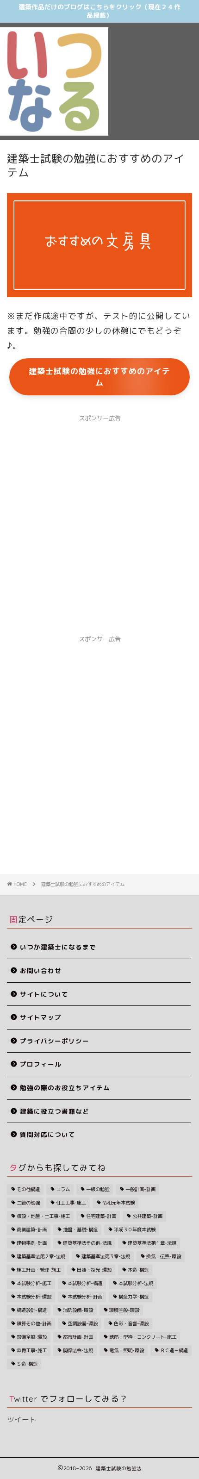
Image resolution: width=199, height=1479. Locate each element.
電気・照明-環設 (126, 1350)
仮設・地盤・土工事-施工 (43, 1216)
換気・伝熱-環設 (163, 1256)
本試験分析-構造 (85, 1283)
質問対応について (47, 1134)
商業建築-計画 (32, 1229)
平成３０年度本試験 (134, 1229)
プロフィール (41, 1064)
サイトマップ (41, 1017)
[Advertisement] (153, 66)
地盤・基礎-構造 (80, 1229)
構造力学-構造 (133, 1296)
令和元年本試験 (118, 1202)
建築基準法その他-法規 (87, 1243)
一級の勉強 (97, 1189)
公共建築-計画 (147, 1216)
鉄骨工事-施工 (32, 1350)
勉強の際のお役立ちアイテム (65, 1087)
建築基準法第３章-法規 (105, 1256)
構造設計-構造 (32, 1310)
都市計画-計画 (78, 1337)
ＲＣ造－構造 (174, 1350)
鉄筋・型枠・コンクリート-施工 (142, 1337)
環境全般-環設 (124, 1310)
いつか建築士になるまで (58, 946)
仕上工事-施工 (71, 1202)
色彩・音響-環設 (131, 1323)
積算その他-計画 (34, 1323)
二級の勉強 (28, 1202)
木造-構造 (138, 1270)
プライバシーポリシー (54, 1040)
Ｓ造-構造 (27, 1363)
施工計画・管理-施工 (39, 1270)
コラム (63, 1189)
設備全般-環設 (32, 1337)
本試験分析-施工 (34, 1283)
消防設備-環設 (78, 1310)
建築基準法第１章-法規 (152, 1243)
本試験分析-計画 (85, 1296)
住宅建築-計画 (101, 1216)
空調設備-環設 (83, 1323)
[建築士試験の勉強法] (54, 132)
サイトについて (44, 994)
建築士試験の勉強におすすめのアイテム (99, 377)
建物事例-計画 (32, 1243)
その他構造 (28, 1189)
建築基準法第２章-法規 (41, 1256)
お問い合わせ (41, 970)
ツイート (22, 1419)
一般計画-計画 (140, 1189)
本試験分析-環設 (34, 1296)
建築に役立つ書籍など (54, 1111)
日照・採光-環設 (94, 1270)
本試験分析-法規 (135, 1283)
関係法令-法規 (78, 1350)
